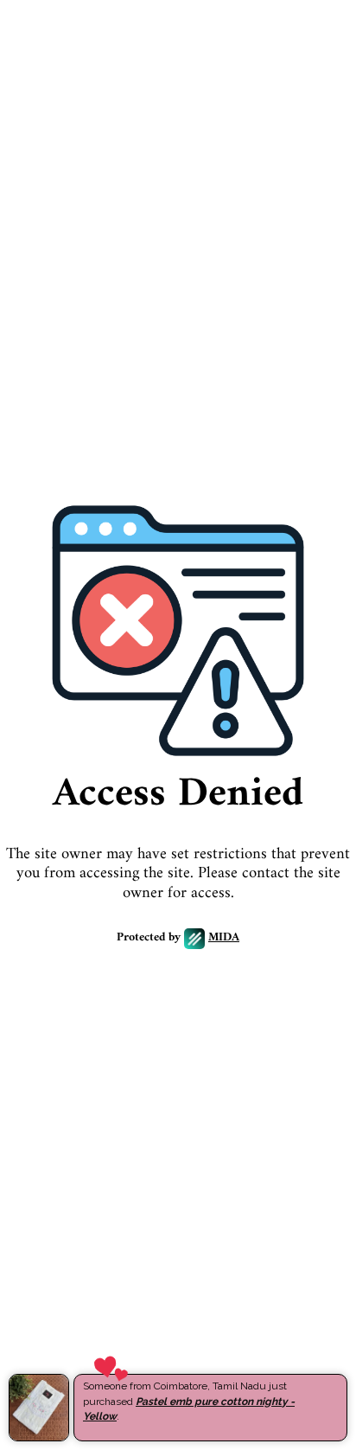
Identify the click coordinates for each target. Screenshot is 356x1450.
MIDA (223, 938)
